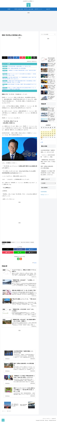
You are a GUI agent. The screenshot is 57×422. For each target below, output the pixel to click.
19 (46, 135)
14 (50, 133)
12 (46, 133)
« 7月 (42, 142)
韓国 (3, 244)
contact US (53, 418)
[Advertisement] (28, 21)
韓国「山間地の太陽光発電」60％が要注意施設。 (47, 167)
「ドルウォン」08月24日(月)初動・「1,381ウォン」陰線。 (48, 155)
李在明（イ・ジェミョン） (16, 242)
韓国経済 (4, 242)
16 (54, 133)
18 (43, 135)
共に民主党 (23, 242)
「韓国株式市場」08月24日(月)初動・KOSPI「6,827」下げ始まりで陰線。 (48, 161)
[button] (34, 57)
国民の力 (28, 242)
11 (43, 133)
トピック (9, 242)
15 (52, 133)
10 (41, 133)
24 (41, 137)
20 (48, 135)
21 (50, 135)
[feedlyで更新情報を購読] (18, 259)
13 (48, 133)
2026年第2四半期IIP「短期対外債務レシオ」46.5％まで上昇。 (48, 151)
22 (52, 135)
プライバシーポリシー (46, 418)
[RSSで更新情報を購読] (21, 259)
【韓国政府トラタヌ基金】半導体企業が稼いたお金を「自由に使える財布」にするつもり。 (48, 172)
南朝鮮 (33, 242)
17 (41, 135)
